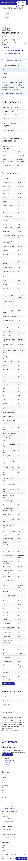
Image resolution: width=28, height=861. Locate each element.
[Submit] (18, 5)
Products (4, 7)
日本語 (3, 850)
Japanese (21, 161)
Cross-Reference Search (8, 821)
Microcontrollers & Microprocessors (15, 7)
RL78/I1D (20, 8)
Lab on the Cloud (6, 818)
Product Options (7, 697)
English (21, 159)
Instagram (8, 764)
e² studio (4, 801)
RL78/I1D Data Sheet (10, 48)
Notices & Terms (6, 855)
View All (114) (7, 683)
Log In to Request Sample (14, 60)
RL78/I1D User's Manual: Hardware (14, 50)
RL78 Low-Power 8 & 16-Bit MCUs (10, 8)
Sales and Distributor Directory (9, 837)
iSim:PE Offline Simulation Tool (9, 811)
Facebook (8, 762)
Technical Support (6, 829)
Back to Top (21, 858)
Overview (4, 775)
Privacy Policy (14, 855)
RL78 (19, 619)
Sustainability (5, 785)
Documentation (7, 701)
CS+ (3, 803)
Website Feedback (12, 856)
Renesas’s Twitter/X (10, 760)
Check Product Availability (8, 834)
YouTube (7, 758)
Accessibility (23, 855)
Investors (4, 780)
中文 (3, 847)
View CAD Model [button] (15, 107)
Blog (3, 790)
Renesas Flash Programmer (8, 806)
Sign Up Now (7, 755)
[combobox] (21, 5)
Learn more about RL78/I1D (12, 53)
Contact (4, 787)
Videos (3, 793)
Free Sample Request (7, 832)
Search (21, 2)
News (3, 782)
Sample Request (7, 704)
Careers (4, 777)
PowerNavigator (6, 816)
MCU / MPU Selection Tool (8, 808)
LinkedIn (7, 766)
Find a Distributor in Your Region (13, 93)
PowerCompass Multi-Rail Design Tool (11, 813)
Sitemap (4, 856)
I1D (19, 623)
